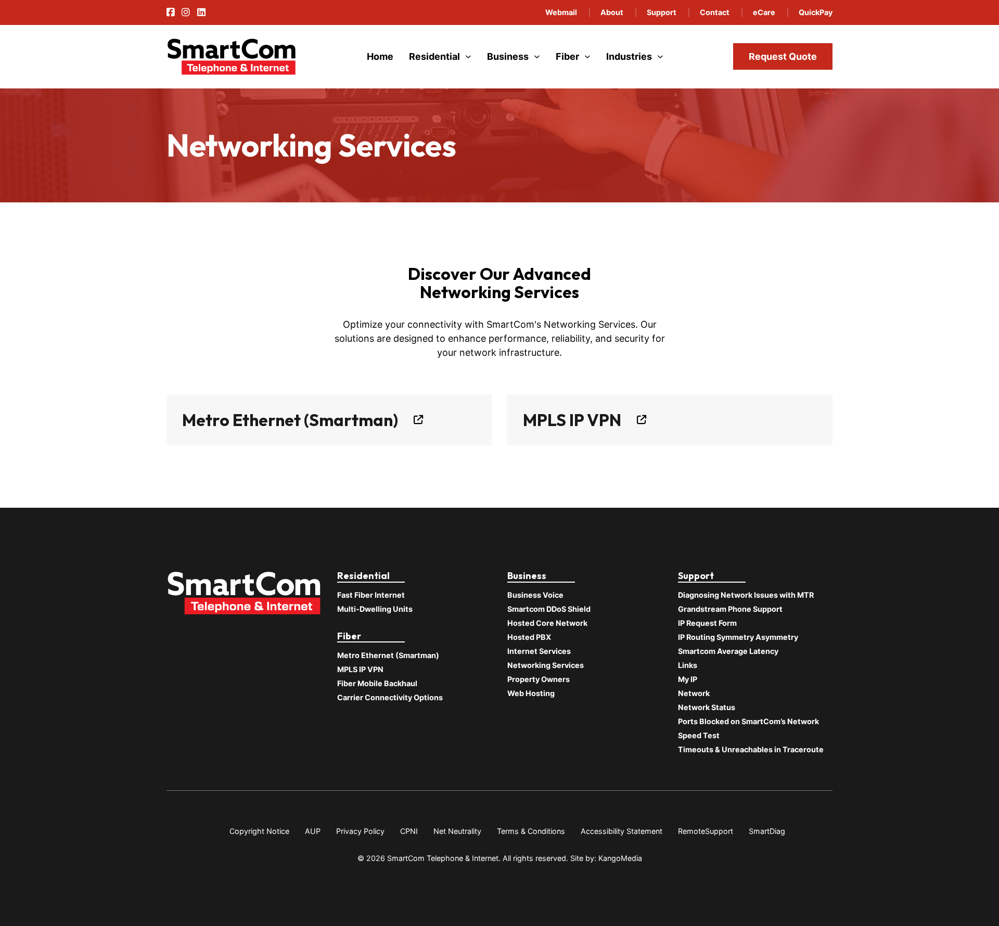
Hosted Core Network (547, 623)
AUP (313, 831)
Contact (714, 12)
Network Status (706, 707)
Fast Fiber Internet (371, 594)
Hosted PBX (529, 637)
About (611, 12)
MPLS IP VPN (572, 419)
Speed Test (699, 735)
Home (380, 56)
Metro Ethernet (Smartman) (290, 419)
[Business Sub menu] (537, 57)
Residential (434, 56)
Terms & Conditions (531, 831)
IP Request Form (707, 623)
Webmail (561, 12)
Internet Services (539, 651)
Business (508, 56)
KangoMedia (620, 858)
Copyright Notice (259, 831)
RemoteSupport (705, 831)
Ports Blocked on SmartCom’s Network (748, 721)
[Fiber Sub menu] (587, 57)
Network (694, 693)
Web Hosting (531, 693)
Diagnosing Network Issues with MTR (746, 594)
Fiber (567, 56)
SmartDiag (767, 831)
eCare (764, 12)
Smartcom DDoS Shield (549, 609)
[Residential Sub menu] (468, 57)
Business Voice (535, 594)
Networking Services (545, 665)
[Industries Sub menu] (660, 57)
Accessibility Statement (621, 831)
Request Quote (783, 56)
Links (687, 665)
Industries (629, 56)
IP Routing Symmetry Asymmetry (738, 637)
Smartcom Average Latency (728, 651)
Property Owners (538, 679)
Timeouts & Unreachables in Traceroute (751, 749)
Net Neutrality (457, 831)
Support (661, 12)
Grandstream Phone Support (730, 609)
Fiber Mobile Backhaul (377, 683)
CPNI (409, 831)
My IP (687, 679)
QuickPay (815, 12)
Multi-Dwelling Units (375, 609)
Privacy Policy (360, 831)
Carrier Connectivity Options (390, 697)
